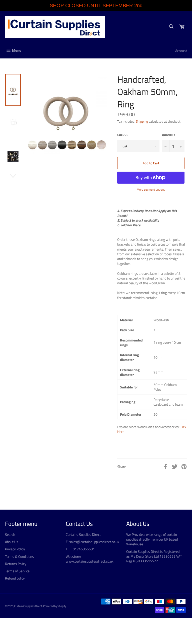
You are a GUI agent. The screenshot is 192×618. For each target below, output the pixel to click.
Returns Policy (15, 563)
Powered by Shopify (54, 606)
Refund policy (15, 578)
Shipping (142, 121)
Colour (122, 135)
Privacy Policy (15, 549)
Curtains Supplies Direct (28, 606)
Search (10, 534)
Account (181, 50)
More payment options (151, 190)
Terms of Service (17, 571)
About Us (11, 541)
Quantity (168, 135)
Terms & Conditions (19, 556)
